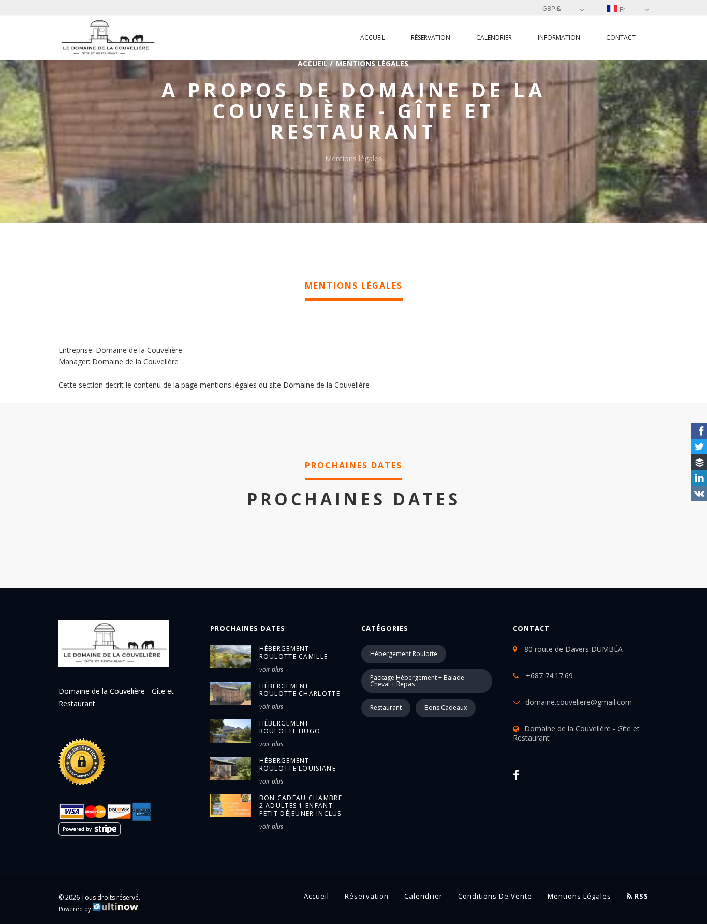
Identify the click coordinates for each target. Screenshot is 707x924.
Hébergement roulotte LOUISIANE (297, 764)
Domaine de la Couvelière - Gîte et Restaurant (576, 733)
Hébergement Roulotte (403, 653)
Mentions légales (579, 896)
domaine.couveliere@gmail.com (578, 702)
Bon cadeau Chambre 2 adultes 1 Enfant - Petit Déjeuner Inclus (300, 805)
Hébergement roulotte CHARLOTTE (299, 690)
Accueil (372, 37)
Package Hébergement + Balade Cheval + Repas (417, 680)
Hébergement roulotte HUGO (290, 727)
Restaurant (386, 707)
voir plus (271, 669)
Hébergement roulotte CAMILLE (293, 652)
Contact (621, 37)
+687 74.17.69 (548, 675)
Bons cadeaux (445, 707)
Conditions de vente (495, 896)
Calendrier (494, 37)
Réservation (430, 37)
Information (559, 37)
